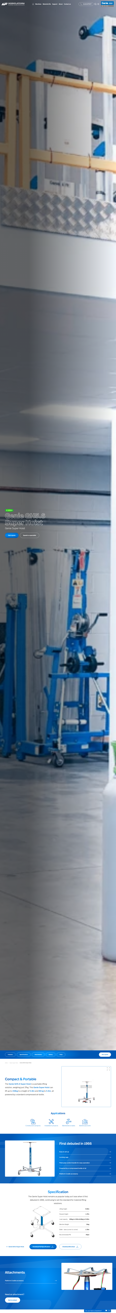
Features (10, 1054)
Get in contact (12, 1300)
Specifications (24, 1054)
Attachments (38, 1054)
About (61, 4)
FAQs (61, 1054)
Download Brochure (69, 1247)
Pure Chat (107, 1310)
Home (6, 1062)
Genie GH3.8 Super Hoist (16, 1247)
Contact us (67, 4)
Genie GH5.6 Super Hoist (25, 1062)
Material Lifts (47, 4)
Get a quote (11, 535)
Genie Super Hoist (14, 1062)
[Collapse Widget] (108, 1284)
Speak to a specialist (29, 535)
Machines (38, 4)
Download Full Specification (41, 1247)
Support (54, 4)
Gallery (51, 1054)
